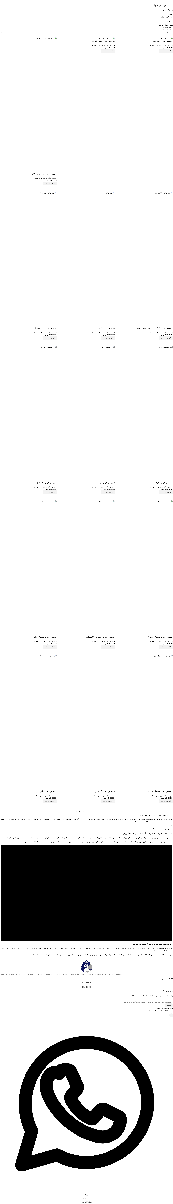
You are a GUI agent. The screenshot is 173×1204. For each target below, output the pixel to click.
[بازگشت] (169, 6)
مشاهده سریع (54, 805)
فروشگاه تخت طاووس (75, 819)
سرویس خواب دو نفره (164, 21)
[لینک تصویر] (86, 966)
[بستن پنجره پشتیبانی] (171, 1015)
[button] (50, 801)
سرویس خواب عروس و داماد (161, 829)
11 (76, 811)
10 (80, 811)
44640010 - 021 (145, 955)
